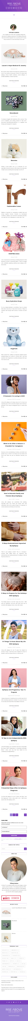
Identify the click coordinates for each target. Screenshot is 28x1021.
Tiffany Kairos (14, 32)
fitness (21, 958)
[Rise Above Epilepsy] (14, 4)
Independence (6, 963)
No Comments (18, 399)
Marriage (12, 966)
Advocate (5, 950)
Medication (20, 966)
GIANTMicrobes (14, 254)
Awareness (15, 950)
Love (4, 966)
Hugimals (14, 349)
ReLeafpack (14, 113)
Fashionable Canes (14, 206)
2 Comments (18, 647)
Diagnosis (16, 955)
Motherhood (18, 969)
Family (13, 958)
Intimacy (16, 963)
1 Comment (17, 499)
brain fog (5, 952)
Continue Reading (14, 80)
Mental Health (6, 969)
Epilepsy (5, 958)
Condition (14, 952)
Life (23, 963)
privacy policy (18, 839)
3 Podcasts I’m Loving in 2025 (14, 396)
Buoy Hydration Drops (14, 301)
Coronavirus (6, 955)
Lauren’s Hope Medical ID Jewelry (14, 65)
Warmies (14, 160)
